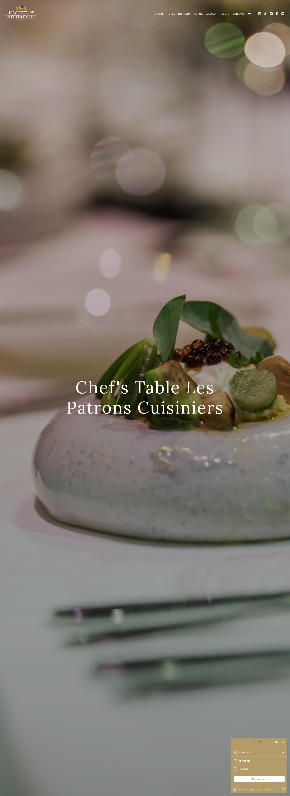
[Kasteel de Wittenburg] (21, 13)
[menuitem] (159, 14)
